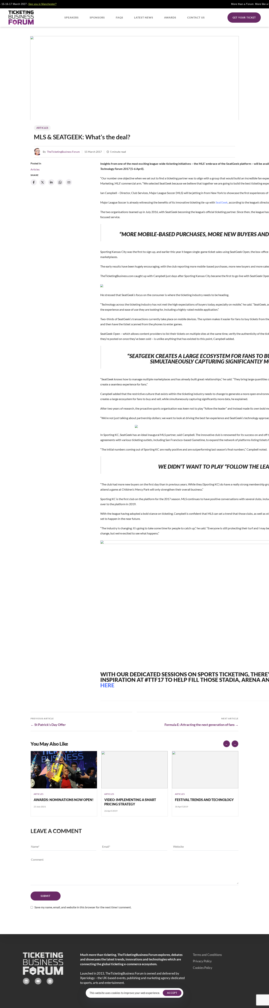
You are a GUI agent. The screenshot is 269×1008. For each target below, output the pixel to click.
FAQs (119, 17)
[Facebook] (34, 182)
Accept (172, 992)
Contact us (196, 17)
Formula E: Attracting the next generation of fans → (201, 725)
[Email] (69, 182)
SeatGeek (222, 202)
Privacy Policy (202, 961)
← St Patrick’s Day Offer (48, 725)
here (107, 685)
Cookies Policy (202, 968)
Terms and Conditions (207, 955)
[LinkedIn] (51, 182)
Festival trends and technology (204, 800)
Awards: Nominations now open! (64, 800)
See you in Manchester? (22, 4)
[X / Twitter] (42, 182)
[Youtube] (38, 981)
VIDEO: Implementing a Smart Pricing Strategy (130, 802)
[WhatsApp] (60, 182)
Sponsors (97, 17)
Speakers (71, 17)
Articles (42, 127)
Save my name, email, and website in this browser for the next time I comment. (82, 907)
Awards (170, 17)
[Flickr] (50, 981)
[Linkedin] (26, 981)
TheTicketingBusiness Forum (63, 151)
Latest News (143, 17)
